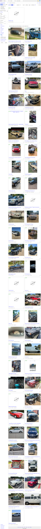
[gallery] (12, 5)
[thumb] (10, 5)
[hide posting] (23, 21)
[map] (13, 5)
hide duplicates (3, 8)
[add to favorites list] (9, 21)
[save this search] (40, 3)
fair (1, 34)
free (1, 14)
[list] (9, 5)
